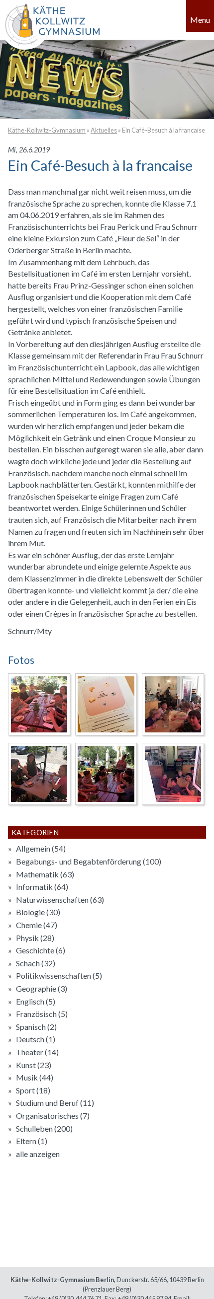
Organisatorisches (53, 1115)
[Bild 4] (39, 774)
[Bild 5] (106, 774)
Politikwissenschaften (59, 975)
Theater (37, 1052)
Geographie (41, 988)
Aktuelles (104, 130)
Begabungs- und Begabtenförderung (88, 861)
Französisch (42, 1013)
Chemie (36, 925)
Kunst (33, 1065)
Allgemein (41, 848)
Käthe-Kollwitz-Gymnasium (47, 130)
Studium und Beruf (55, 1102)
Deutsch (35, 1039)
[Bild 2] (106, 704)
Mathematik (45, 874)
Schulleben (44, 1128)
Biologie (38, 912)
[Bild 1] (39, 704)
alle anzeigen (38, 1153)
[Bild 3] (173, 704)
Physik (35, 937)
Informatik (42, 886)
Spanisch (36, 1026)
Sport (33, 1090)
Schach (35, 963)
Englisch (35, 1001)
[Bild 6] (173, 774)
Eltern (31, 1141)
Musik (34, 1077)
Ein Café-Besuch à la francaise (163, 130)
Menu (200, 19)
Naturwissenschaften (60, 899)
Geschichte (40, 950)
